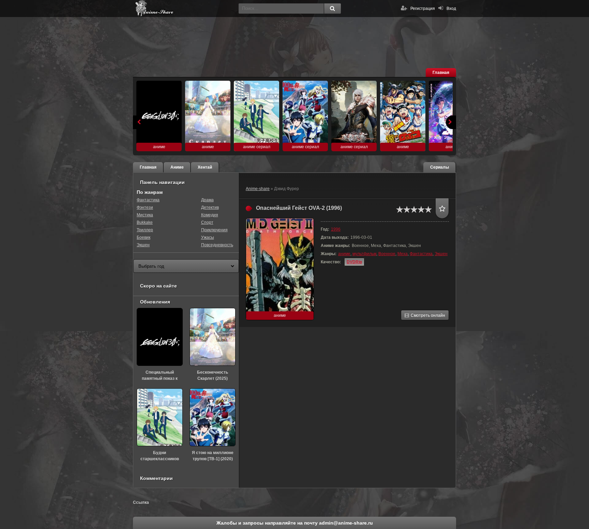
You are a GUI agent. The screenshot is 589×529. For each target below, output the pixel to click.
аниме (344, 253)
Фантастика (421, 253)
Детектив (210, 207)
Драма (207, 200)
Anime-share (258, 188)
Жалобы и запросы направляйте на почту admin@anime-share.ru (294, 523)
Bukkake (145, 222)
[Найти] (332, 8)
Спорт (207, 222)
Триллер (145, 230)
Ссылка (141, 502)
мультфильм (364, 253)
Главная (441, 72)
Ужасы (207, 237)
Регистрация (422, 8)
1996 (336, 229)
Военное (386, 253)
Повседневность (217, 245)
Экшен (441, 253)
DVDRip (354, 262)
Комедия (209, 215)
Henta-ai (184, 8)
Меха (402, 253)
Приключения (214, 230)
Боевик (143, 237)
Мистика (145, 215)
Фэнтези (145, 207)
